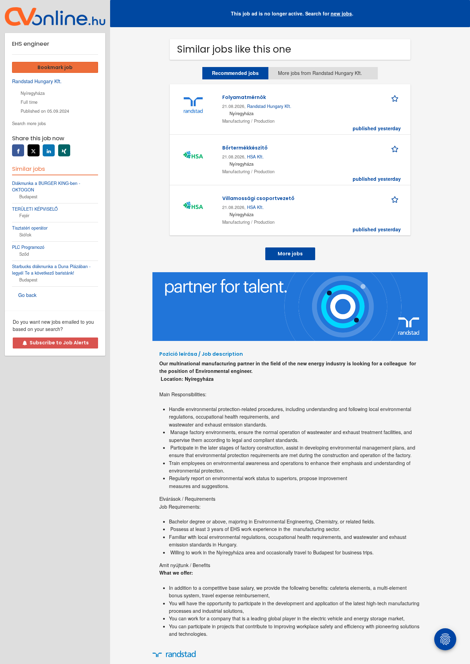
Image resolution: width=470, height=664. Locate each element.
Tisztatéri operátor (29, 228)
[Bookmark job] (396, 97)
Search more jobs (29, 123)
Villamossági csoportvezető (258, 198)
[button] (459, 13)
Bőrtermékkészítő (245, 147)
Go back (27, 294)
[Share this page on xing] (64, 150)
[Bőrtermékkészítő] (193, 155)
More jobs (290, 253)
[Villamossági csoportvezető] (193, 205)
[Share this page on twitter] (34, 150)
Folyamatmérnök (244, 97)
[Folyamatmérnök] (193, 104)
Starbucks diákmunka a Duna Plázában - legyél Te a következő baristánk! (51, 269)
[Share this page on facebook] (18, 150)
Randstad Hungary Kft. (269, 106)
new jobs (341, 13)
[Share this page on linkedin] (49, 150)
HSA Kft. (255, 157)
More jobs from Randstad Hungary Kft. (320, 72)
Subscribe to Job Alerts (59, 342)
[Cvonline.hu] (55, 16)
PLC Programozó (28, 247)
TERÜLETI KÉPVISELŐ (35, 209)
